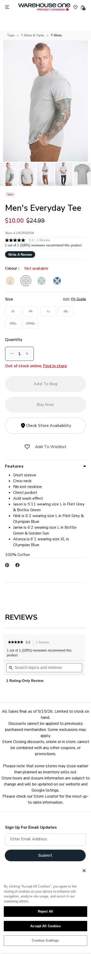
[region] (45, 907)
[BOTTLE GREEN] (41, 281)
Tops (11, 35)
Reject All (45, 911)
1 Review (44, 642)
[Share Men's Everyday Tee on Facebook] (17, 565)
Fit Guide (78, 299)
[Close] (84, 870)
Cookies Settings (45, 940)
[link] (15, 642)
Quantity (13, 339)
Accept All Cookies (45, 926)
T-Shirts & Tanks (32, 35)
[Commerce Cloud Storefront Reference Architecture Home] (44, 7)
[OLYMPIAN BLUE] (57, 281)
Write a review (20, 255)
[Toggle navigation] (7, 7)
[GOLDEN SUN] (10, 281)
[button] (27, 446)
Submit (45, 855)
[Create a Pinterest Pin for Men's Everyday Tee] (7, 565)
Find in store (55, 366)
